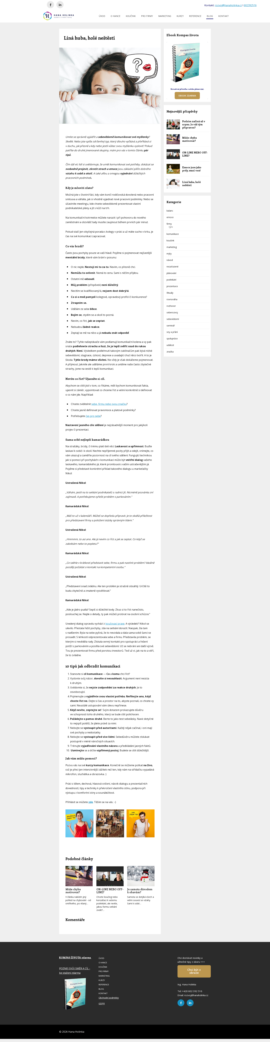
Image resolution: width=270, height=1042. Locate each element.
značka (170, 351)
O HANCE (115, 16)
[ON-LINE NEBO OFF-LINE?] (110, 876)
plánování (171, 273)
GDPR (102, 1003)
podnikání (171, 279)
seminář (171, 325)
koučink (170, 240)
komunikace (173, 233)
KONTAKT (223, 16)
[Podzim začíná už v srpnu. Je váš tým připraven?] (173, 124)
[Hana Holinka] (58, 16)
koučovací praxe (115, 623)
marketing (172, 247)
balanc (170, 210)
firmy (169, 223)
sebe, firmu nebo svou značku (109, 404)
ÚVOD (102, 16)
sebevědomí (173, 319)
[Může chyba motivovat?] (79, 876)
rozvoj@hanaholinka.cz (228, 5)
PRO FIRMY (147, 16)
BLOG (210, 16)
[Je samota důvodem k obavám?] (140, 876)
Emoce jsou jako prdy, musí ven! (191, 169)
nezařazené (172, 266)
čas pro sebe (93, 416)
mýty (169, 253)
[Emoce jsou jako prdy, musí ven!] (173, 169)
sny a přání (172, 331)
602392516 (250, 5)
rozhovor (171, 305)
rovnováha (172, 299)
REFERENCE (195, 16)
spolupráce (172, 338)
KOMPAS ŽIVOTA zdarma (75, 957)
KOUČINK (131, 16)
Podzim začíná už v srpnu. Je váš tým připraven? (193, 124)
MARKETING (164, 16)
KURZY (180, 16)
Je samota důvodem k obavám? (139, 890)
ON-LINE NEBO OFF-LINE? (109, 890)
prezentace (172, 286)
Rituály (170, 292)
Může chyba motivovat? (73, 890)
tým (171, 226)
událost (170, 345)
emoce (170, 217)
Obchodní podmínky (109, 997)
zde (90, 802)
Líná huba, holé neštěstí (191, 183)
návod (170, 260)
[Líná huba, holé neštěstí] (173, 184)
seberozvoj (172, 312)
